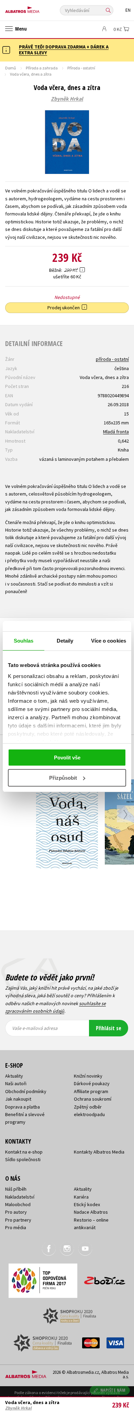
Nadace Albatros (91, 1212)
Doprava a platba (22, 1107)
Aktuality (14, 1076)
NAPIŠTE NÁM (113, 1390)
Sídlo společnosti (23, 1159)
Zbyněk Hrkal (67, 99)
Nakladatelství (19, 1197)
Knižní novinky (88, 1076)
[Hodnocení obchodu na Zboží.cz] (105, 1278)
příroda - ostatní (112, 359)
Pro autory (16, 1212)
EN (128, 10)
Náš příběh (15, 1189)
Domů (10, 67)
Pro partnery (18, 1220)
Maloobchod (18, 1204)
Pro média (15, 1227)
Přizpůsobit (63, 778)
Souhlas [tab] (24, 641)
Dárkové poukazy (92, 1083)
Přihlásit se (108, 1028)
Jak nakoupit (18, 1099)
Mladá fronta (116, 432)
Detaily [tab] (65, 641)
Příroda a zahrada (42, 67)
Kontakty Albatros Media (99, 1152)
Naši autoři (15, 1083)
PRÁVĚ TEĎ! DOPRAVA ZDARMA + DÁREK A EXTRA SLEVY (64, 50)
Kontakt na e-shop (24, 1152)
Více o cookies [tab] (108, 641)
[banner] (36, 8)
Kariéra (81, 1197)
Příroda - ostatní (81, 67)
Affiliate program (91, 1091)
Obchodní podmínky (25, 1091)
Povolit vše (67, 757)
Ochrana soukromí (92, 1099)
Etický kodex (87, 1204)
